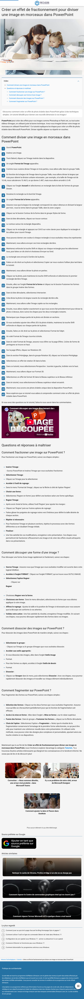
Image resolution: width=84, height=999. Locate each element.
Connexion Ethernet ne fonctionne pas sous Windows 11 (25, 943)
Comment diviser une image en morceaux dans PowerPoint (28, 85)
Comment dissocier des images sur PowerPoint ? (26, 98)
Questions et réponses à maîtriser (19, 88)
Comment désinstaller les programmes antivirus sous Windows (27, 947)
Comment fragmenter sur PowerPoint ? (23, 101)
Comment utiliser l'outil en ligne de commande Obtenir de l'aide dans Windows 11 (34, 935)
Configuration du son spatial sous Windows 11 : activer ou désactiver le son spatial (34, 939)
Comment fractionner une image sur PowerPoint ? (27, 92)
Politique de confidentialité (11, 968)
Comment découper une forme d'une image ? (25, 95)
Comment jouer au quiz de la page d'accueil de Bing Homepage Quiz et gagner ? (33, 930)
